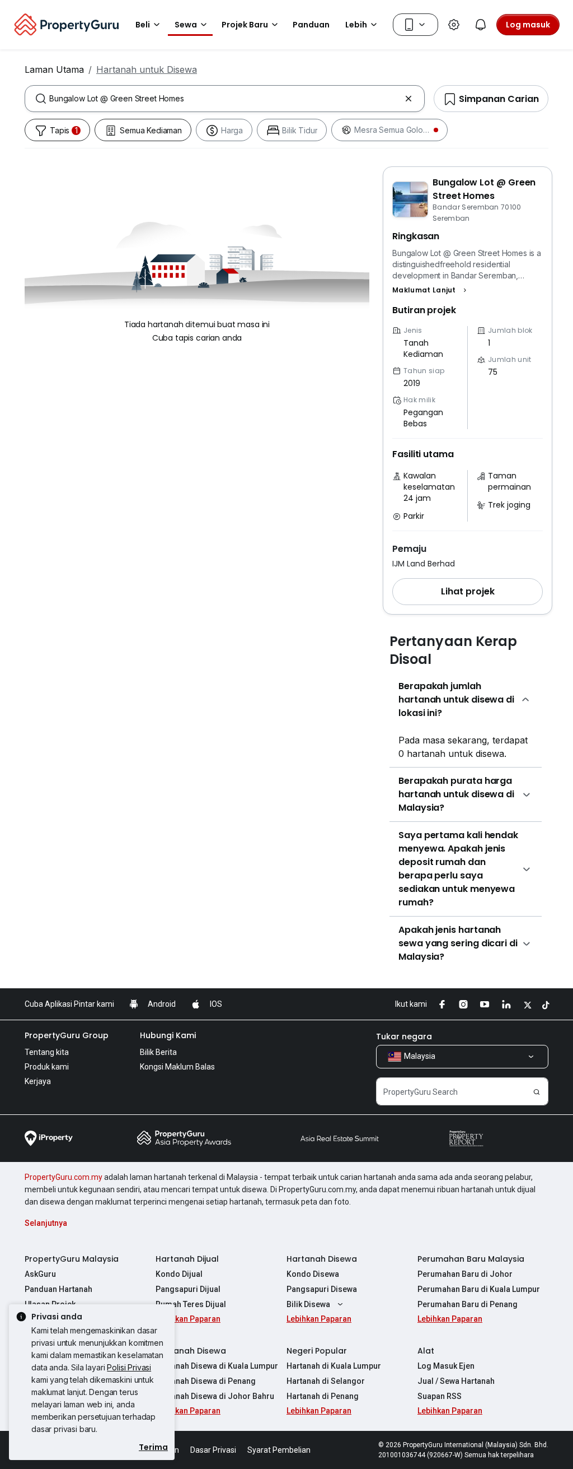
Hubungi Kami (168, 1035)
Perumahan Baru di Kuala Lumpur (478, 1289)
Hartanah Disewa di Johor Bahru (215, 1396)
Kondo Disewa (312, 1274)
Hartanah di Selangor (325, 1381)
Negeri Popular (316, 1350)
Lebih (356, 24)
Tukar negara (404, 1036)
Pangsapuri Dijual (188, 1289)
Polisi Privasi (129, 1367)
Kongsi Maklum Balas (177, 1066)
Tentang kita (47, 1052)
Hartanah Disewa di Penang (206, 1381)
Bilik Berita (158, 1052)
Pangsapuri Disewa (321, 1289)
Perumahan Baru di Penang (467, 1304)
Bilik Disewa (308, 1304)
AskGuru (40, 1274)
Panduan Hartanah (58, 1289)
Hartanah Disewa (321, 1259)
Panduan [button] (311, 24)
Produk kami (47, 1066)
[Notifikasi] (480, 24)
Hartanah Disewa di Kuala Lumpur (217, 1365)
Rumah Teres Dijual (191, 1304)
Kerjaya (38, 1081)
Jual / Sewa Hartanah (456, 1381)
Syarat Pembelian (279, 1449)
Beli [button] (142, 24)
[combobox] (224, 98)
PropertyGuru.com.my (63, 1177)
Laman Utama (54, 69)
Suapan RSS (439, 1396)
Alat (425, 1350)
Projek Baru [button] (245, 24)
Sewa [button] (186, 24)
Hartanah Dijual (187, 1259)
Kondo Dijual (179, 1274)
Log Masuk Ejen (446, 1365)
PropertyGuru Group (67, 1035)
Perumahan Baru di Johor (465, 1274)
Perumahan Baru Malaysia (470, 1259)
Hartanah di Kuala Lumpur (333, 1365)
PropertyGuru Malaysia (72, 1259)
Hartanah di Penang (322, 1396)
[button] (430, 290)
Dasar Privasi (213, 1449)
